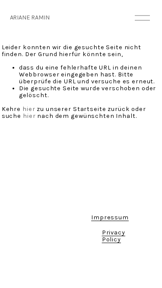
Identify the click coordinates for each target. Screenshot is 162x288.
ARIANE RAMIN (30, 17)
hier (28, 109)
